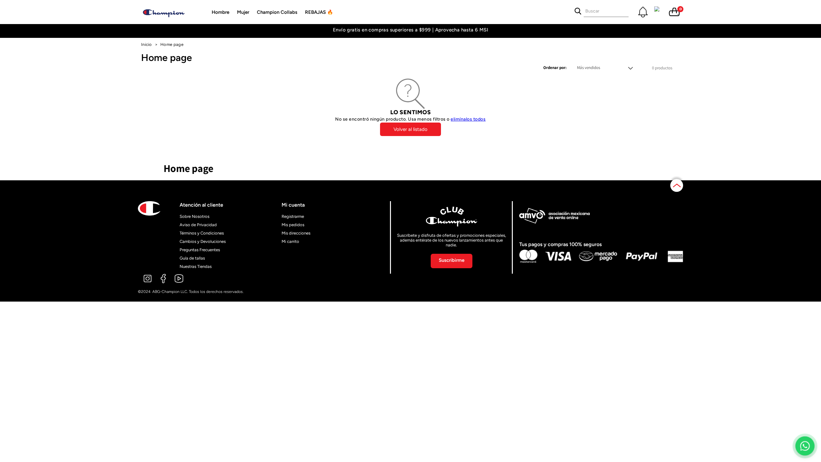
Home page (171, 44)
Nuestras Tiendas (196, 266)
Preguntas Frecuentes (200, 249)
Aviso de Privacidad (198, 224)
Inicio (146, 44)
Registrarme (293, 216)
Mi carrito (290, 241)
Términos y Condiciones (202, 233)
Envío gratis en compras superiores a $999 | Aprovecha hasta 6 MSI (410, 30)
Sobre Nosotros (194, 216)
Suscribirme (451, 260)
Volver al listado (410, 129)
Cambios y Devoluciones (203, 241)
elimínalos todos (468, 119)
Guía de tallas (192, 258)
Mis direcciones (296, 233)
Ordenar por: (555, 67)
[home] (170, 12)
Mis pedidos (293, 224)
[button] (220, 12)
